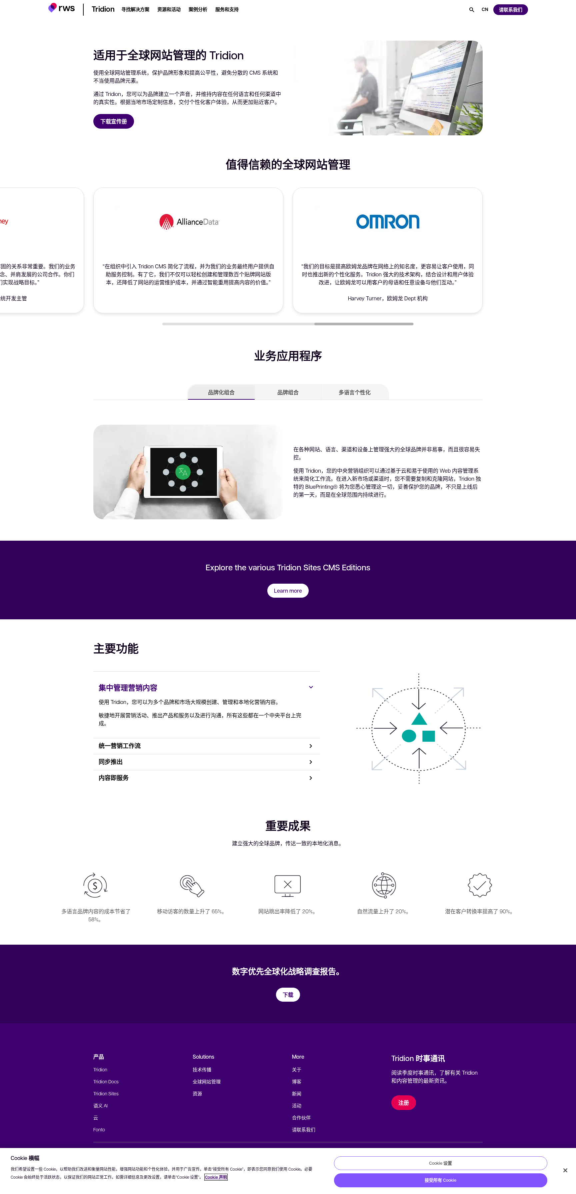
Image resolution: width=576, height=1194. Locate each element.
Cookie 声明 (216, 1177)
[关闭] (565, 1170)
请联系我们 (303, 1129)
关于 (296, 1069)
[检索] (472, 10)
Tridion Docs (106, 1081)
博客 (296, 1081)
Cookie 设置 (440, 1163)
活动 (296, 1105)
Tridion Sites (106, 1093)
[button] (61, 8)
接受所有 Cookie (440, 1180)
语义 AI (100, 1105)
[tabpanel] (288, 470)
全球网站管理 (207, 1081)
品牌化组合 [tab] (221, 392)
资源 (197, 1093)
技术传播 (202, 1069)
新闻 (296, 1093)
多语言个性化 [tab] (355, 392)
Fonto (99, 1129)
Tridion (100, 1069)
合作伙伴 (301, 1117)
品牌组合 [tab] (288, 392)
